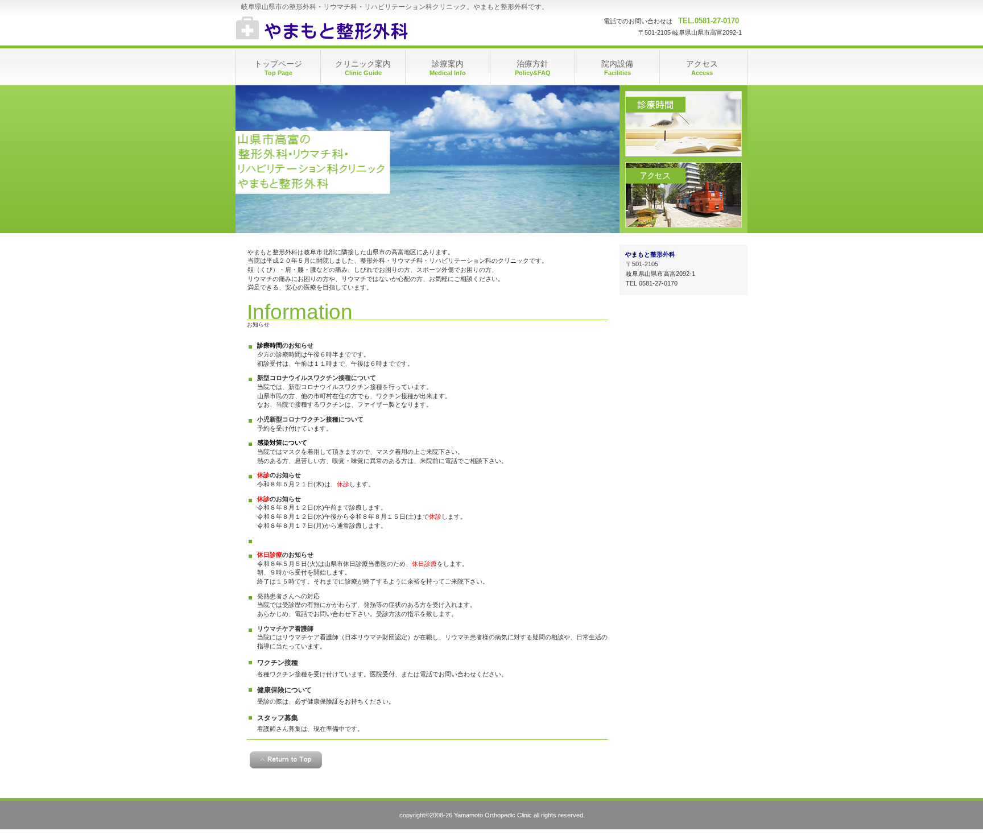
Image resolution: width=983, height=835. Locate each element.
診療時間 (683, 123)
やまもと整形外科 (349, 28)
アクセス (683, 195)
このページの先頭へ (286, 759)
